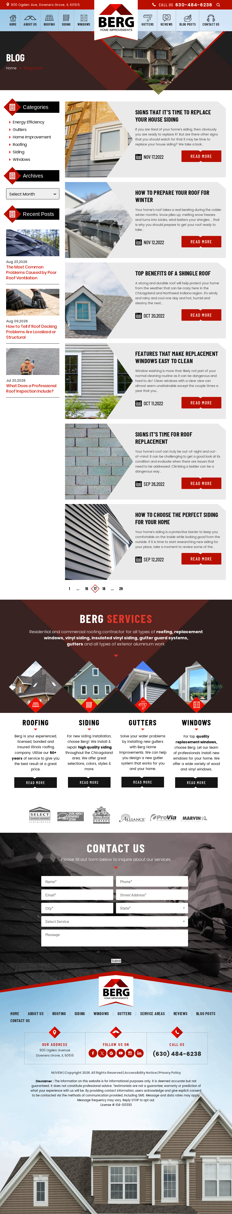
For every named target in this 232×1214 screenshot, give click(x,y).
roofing (35, 722)
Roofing (49, 24)
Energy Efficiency (28, 122)
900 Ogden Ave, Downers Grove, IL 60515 (45, 4)
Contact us (211, 24)
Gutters (148, 24)
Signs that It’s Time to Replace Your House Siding (173, 115)
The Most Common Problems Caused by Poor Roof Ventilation (31, 272)
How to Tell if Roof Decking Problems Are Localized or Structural (31, 332)
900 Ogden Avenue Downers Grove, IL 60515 (55, 1053)
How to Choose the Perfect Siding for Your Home (176, 518)
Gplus (111, 1053)
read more (35, 782)
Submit (116, 961)
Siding (66, 24)
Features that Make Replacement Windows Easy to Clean (176, 357)
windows (196, 722)
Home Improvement (32, 137)
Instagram (130, 1053)
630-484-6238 (193, 5)
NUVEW (57, 1072)
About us (30, 24)
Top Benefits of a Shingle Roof (172, 273)
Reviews (167, 24)
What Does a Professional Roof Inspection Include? (31, 388)
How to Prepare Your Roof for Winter (172, 196)
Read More (201, 156)
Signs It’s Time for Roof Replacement (163, 437)
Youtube (120, 1053)
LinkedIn (139, 1053)
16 (86, 588)
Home (13, 24)
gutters (143, 722)
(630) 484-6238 (177, 1054)
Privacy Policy (170, 1072)
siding (89, 722)
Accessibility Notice (141, 1072)
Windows (83, 24)
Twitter (102, 1053)
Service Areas (152, 1013)
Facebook (93, 1053)
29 (121, 588)
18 (103, 588)
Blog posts (187, 24)
